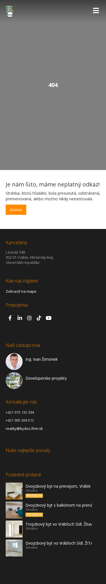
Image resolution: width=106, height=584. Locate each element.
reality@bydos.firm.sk (24, 428)
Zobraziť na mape (21, 291)
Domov (16, 209)
